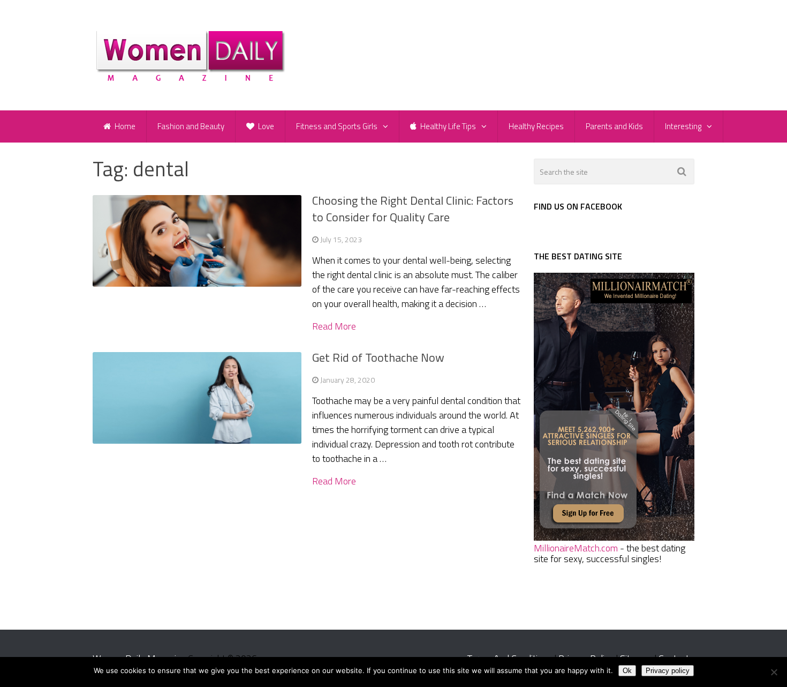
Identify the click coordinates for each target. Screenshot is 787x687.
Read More (334, 326)
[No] (773, 672)
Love (265, 126)
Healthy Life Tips (447, 126)
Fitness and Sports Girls (336, 126)
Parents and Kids (614, 126)
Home (124, 126)
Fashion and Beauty (190, 126)
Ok (627, 671)
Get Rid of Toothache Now (378, 357)
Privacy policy (668, 671)
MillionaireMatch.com (576, 548)
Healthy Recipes (536, 126)
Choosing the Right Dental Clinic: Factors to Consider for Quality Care (412, 208)
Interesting (683, 126)
